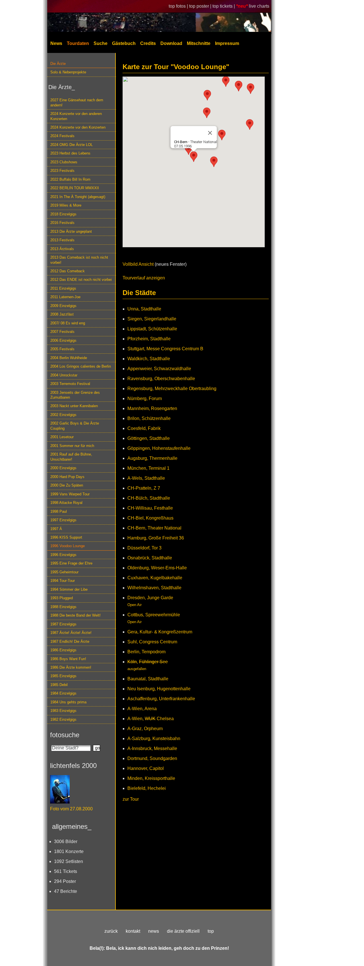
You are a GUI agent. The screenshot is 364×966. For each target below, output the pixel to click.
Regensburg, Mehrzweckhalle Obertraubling (171, 388)
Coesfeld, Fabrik (144, 428)
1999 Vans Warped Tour (70, 494)
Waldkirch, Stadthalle (148, 358)
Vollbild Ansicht (138, 264)
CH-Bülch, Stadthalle (148, 498)
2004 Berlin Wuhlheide (68, 358)
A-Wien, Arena (142, 708)
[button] (225, 81)
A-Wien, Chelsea (150, 718)
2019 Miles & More (65, 205)
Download (171, 43)
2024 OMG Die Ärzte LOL (71, 145)
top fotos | (179, 6)
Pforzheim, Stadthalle (149, 338)
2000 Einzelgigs (63, 468)
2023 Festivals (62, 170)
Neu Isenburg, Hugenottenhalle (159, 688)
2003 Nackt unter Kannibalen (74, 406)
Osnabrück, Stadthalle (149, 557)
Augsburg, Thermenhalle (152, 458)
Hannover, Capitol (145, 768)
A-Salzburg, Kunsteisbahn (153, 738)
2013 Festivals (62, 240)
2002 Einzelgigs (63, 415)
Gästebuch (124, 43)
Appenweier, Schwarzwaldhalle (159, 368)
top (211, 931)
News (56, 43)
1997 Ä (56, 529)
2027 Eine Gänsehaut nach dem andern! (76, 102)
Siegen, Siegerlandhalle (151, 318)
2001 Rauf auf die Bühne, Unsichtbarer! (71, 456)
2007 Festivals (62, 331)
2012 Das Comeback (67, 271)
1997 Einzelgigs (63, 520)
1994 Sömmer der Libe (69, 589)
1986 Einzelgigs (63, 650)
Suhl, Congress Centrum (152, 641)
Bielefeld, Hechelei (146, 788)
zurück (111, 931)
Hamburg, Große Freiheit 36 (155, 537)
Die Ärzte (58, 63)
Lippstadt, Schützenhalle (152, 328)
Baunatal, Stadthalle (147, 678)
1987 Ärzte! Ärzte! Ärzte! (71, 633)
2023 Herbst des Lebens (70, 153)
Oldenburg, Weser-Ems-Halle (157, 567)
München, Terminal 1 (148, 468)
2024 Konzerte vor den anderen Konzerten (76, 116)
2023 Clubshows (63, 162)
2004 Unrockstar (63, 375)
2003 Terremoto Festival (70, 384)
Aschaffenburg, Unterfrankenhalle (161, 698)
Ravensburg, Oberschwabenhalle (161, 378)
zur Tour (131, 799)
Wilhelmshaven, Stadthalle (154, 587)
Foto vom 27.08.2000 (71, 808)
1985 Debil (59, 685)
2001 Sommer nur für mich (72, 446)
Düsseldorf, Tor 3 (144, 547)
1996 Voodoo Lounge (67, 546)
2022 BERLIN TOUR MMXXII (74, 188)
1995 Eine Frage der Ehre (71, 563)
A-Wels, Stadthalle (146, 478)
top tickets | (224, 6)
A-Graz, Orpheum (145, 728)
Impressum (227, 43)
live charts (259, 6)
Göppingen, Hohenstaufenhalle (159, 448)
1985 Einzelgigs (63, 676)
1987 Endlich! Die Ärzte (69, 641)
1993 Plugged (61, 598)
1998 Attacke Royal (66, 502)
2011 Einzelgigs (63, 288)
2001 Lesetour (62, 437)
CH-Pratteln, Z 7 (143, 488)
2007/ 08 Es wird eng (67, 323)
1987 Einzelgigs (63, 624)
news (153, 931)
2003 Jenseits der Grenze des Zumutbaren (75, 394)
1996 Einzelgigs (63, 555)
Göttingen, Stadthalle (148, 438)
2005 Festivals (62, 349)
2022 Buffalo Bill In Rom (70, 179)
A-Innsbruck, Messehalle (152, 748)
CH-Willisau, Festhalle (150, 508)
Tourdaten (78, 43)
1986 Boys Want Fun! (68, 659)
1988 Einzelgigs (63, 607)
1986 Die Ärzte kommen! (70, 667)
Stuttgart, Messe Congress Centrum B (165, 348)
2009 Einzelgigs (63, 306)
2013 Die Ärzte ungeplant (71, 231)
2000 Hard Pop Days (67, 477)
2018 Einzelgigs (63, 214)
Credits (148, 43)
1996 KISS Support (66, 537)
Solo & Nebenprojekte (68, 72)
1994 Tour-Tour (62, 580)
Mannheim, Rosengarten (152, 408)
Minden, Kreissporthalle (151, 778)
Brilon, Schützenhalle (149, 418)
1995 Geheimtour (64, 572)
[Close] (210, 133)
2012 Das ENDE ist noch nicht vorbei (81, 279)
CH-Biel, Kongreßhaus (150, 518)
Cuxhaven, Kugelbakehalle (154, 577)
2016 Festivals (62, 223)
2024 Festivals (62, 136)
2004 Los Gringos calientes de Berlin (80, 366)
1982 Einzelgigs (63, 719)
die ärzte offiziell (183, 931)
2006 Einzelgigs (63, 340)
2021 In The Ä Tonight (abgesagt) (77, 197)
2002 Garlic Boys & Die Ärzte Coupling (74, 425)
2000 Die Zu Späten (66, 485)
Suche (100, 43)
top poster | (200, 6)
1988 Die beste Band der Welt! (75, 615)
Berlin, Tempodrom (146, 651)
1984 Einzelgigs (63, 693)
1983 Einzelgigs (63, 710)
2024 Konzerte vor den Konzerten (78, 127)
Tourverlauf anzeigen (144, 277)
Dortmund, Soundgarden (152, 758)
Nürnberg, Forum (144, 398)
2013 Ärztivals (62, 249)
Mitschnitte (198, 43)
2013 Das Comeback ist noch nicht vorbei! (79, 259)
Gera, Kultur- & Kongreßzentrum (159, 631)
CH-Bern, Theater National (154, 528)
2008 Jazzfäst (62, 314)
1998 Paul (58, 511)
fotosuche (64, 735)
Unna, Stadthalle (144, 308)
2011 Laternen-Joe (65, 297)
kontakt (133, 931)
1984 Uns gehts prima (68, 702)
